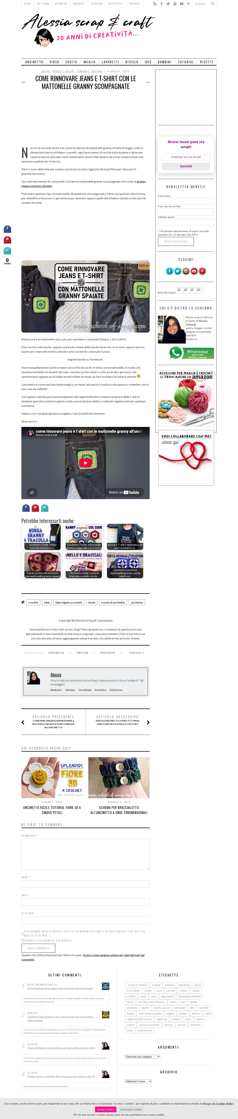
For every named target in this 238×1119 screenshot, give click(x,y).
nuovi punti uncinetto (150, 1013)
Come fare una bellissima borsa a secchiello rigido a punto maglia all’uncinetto (53, 722)
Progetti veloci (63, 71)
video (54, 62)
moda (91, 602)
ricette (206, 62)
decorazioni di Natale (189, 996)
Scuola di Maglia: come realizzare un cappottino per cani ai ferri (61, 1047)
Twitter (82, 652)
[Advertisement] (187, 32)
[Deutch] (187, 292)
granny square (161, 1007)
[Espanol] (193, 292)
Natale (130, 1013)
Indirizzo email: (166, 217)
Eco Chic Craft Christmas (151, 1001)
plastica (196, 1013)
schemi (130, 1024)
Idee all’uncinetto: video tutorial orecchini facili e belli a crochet (118, 720)
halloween (179, 1007)
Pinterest (108, 652)
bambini (165, 62)
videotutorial (145, 1030)
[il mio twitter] (178, 274)
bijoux (197, 985)
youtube (97, 71)
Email (26, 895)
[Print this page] (44, 511)
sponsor (168, 1024)
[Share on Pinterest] (35, 511)
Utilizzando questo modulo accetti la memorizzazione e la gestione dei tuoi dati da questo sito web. (84, 933)
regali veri (162, 1019)
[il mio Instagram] (186, 274)
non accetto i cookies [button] (131, 1109)
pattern (183, 1013)
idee (148, 62)
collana (183, 990)
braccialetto (133, 990)
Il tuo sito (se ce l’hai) (169, 206)
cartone (171, 990)
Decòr (46, 71)
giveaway (132, 1007)
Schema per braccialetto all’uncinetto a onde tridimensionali (119, 810)
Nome (25, 877)
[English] (180, 292)
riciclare (176, 1019)
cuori (153, 996)
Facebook (56, 652)
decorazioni (167, 996)
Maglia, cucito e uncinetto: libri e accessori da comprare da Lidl (61, 1076)
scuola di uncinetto (113, 602)
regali (208, 1013)
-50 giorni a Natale (137, 985)
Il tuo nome (164, 195)
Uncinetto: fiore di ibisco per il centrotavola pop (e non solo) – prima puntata (61, 1018)
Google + (136, 652)
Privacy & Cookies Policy (218, 1103)
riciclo (132, 62)
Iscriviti (186, 166)
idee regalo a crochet (68, 602)
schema (200, 1019)
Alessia (56, 674)
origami (170, 1013)
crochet (33, 602)
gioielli (193, 1001)
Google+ (100, 689)
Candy (148, 990)
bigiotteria (184, 985)
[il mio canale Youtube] (194, 274)
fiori (183, 1001)
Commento (29, 835)
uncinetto (34, 62)
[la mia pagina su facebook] (169, 274)
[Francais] (200, 292)
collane (196, 990)
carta (159, 990)
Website (56, 689)
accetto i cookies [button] (105, 1109)
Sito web (27, 913)
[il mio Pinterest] (202, 274)
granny (145, 1007)
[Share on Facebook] (26, 511)
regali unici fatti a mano (139, 1019)
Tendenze (83, 71)
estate (173, 1001)
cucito (71, 62)
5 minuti (156, 985)
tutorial (186, 62)
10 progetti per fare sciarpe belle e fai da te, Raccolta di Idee (60, 988)
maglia (90, 62)
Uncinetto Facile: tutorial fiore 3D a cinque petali (52, 810)
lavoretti (110, 62)
